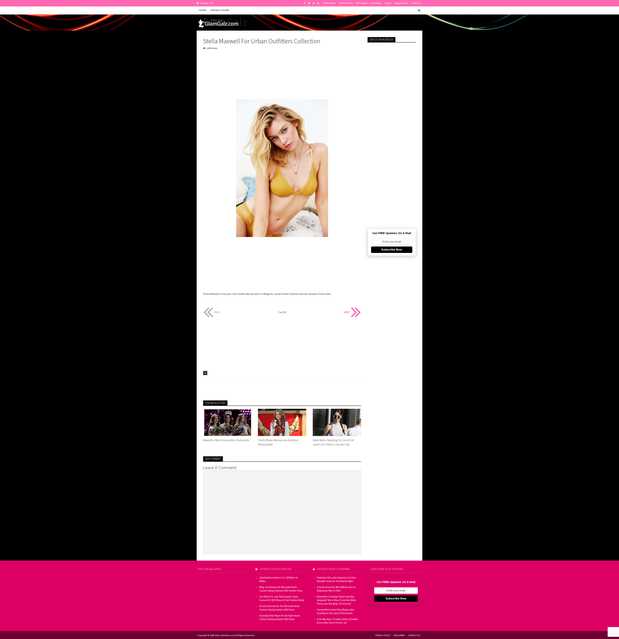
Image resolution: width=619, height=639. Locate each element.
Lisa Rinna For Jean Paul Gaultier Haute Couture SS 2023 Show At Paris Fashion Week (281, 598)
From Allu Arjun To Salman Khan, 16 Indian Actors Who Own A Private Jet (337, 621)
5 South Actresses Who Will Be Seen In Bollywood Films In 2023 (336, 589)
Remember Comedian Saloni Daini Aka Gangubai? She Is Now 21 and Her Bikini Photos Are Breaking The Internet (336, 600)
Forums (387, 3)
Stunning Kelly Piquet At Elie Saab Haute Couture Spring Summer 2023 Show (279, 617)
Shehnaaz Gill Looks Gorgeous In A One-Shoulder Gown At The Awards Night (337, 579)
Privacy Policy (382, 635)
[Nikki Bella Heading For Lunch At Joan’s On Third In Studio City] (337, 422)
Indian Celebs (220, 10)
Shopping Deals (401, 3)
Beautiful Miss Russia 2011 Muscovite (226, 440)
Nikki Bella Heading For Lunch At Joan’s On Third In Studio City (333, 442)
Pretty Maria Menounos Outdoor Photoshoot (278, 442)
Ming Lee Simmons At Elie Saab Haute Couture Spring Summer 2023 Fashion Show (281, 589)
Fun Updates (375, 3)
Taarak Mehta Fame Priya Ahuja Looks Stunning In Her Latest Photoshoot (335, 611)
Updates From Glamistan (276, 569)
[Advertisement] (282, 76)
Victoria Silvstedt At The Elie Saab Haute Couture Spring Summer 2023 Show (279, 608)
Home (202, 10)
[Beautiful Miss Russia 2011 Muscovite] (227, 422)
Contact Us (416, 3)
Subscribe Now (391, 249)
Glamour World (345, 3)
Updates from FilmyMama (333, 569)
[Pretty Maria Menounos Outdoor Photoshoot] (282, 422)
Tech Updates (361, 3)
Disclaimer (399, 635)
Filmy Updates (330, 3)
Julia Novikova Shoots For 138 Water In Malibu (278, 579)
